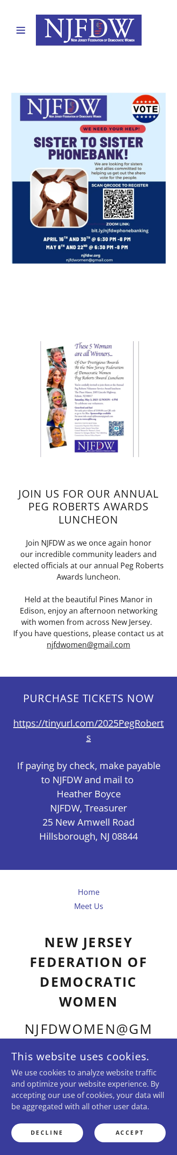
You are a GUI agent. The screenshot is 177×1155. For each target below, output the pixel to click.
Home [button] (89, 892)
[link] (89, 30)
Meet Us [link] (88, 906)
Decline (47, 1133)
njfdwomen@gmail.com (88, 644)
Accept (130, 1133)
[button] (22, 30)
